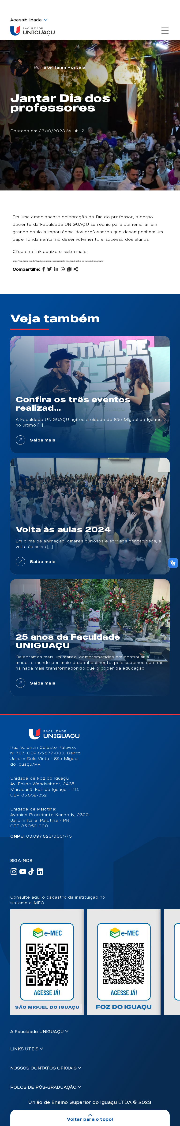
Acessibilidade (26, 20)
